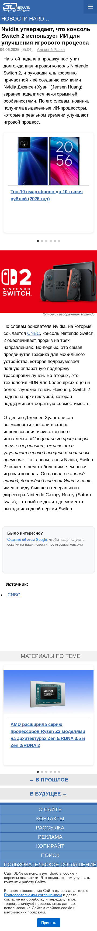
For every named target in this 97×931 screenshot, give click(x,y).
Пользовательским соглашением (33, 895)
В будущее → (48, 794)
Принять (48, 922)
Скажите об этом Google (27, 540)
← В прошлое (48, 780)
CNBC (33, 333)
